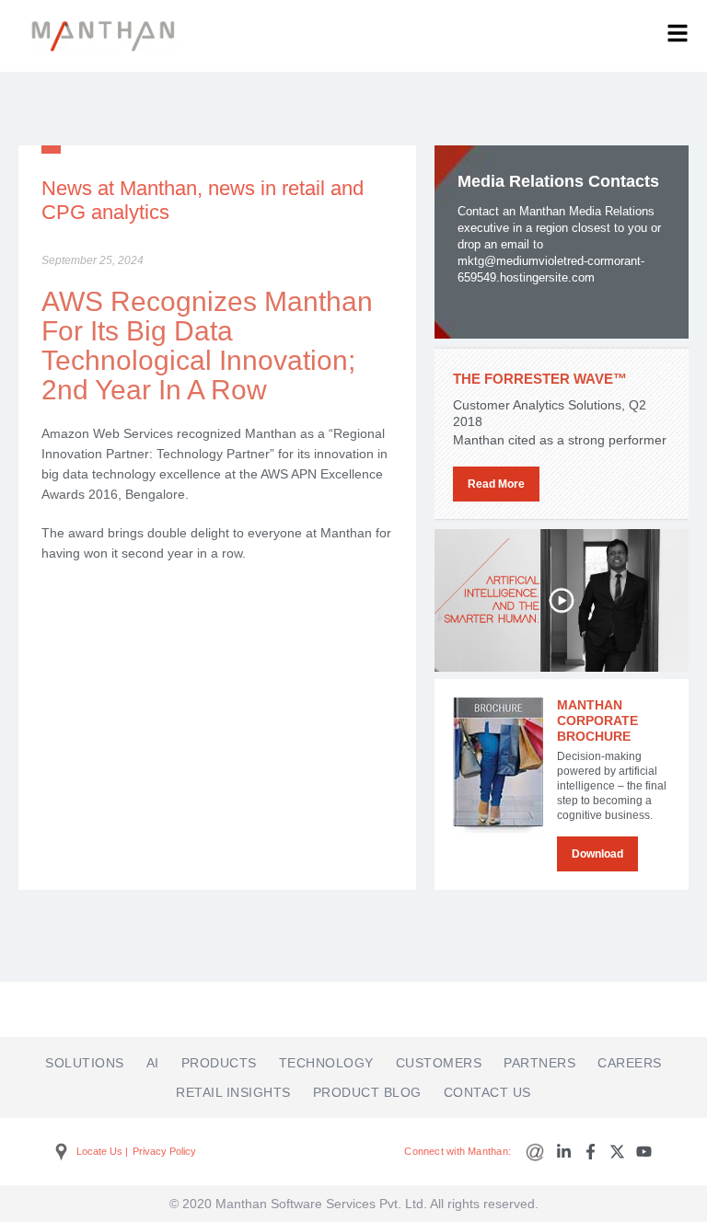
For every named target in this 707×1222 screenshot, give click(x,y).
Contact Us (487, 1092)
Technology (326, 1062)
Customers (439, 1062)
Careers (629, 1062)
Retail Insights (233, 1092)
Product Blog (367, 1092)
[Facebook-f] (590, 1151)
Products (219, 1062)
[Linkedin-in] (564, 1151)
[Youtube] (644, 1151)
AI (152, 1062)
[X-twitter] (617, 1151)
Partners (539, 1062)
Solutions (84, 1062)
